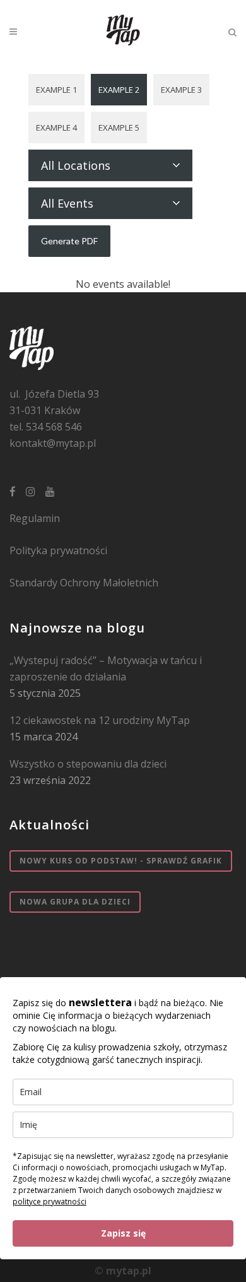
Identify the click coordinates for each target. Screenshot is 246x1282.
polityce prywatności (49, 1201)
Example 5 (118, 127)
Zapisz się (123, 1233)
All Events (67, 203)
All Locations (75, 165)
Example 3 (181, 89)
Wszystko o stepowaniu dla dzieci (88, 764)
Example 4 (56, 127)
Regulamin (34, 518)
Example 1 (56, 89)
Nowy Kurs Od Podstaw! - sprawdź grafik (121, 860)
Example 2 (118, 89)
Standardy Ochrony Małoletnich (83, 583)
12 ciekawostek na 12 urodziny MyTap (99, 720)
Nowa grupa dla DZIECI (75, 901)
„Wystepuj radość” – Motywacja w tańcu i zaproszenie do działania (105, 668)
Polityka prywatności (58, 550)
